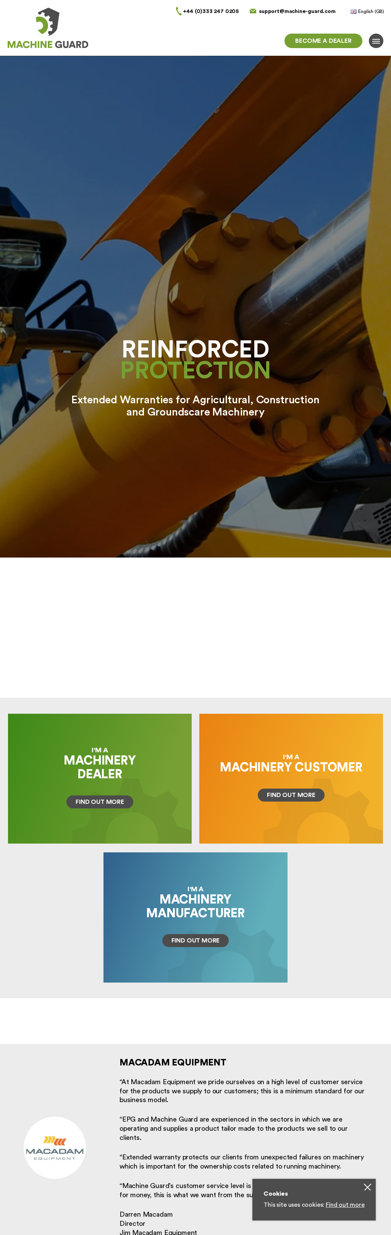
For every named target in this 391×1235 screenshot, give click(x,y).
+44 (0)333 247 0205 (211, 11)
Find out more (345, 1205)
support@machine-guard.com (297, 11)
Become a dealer (323, 41)
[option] (195, 377)
